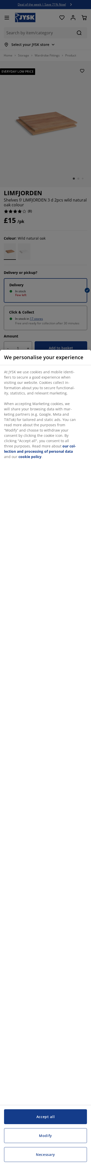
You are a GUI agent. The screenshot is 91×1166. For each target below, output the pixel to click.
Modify (45, 1135)
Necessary (45, 1154)
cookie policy (29, 456)
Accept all (45, 1116)
